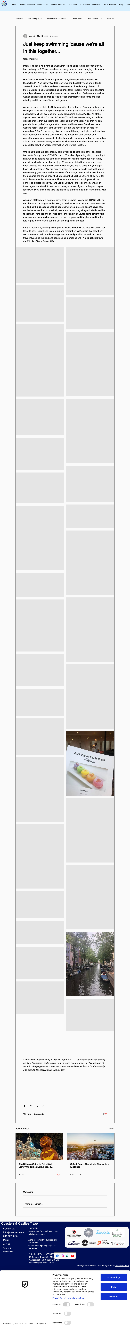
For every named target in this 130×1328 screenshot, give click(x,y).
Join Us (6, 1244)
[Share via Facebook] (24, 1106)
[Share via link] (43, 1106)
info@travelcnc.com (13, 1232)
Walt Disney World (35, 18)
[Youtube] (73, 1256)
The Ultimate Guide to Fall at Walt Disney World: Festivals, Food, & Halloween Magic (36, 1165)
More (109, 18)
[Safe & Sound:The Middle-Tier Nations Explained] (90, 1146)
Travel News (77, 18)
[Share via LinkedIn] (37, 1106)
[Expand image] (40, 265)
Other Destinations (94, 18)
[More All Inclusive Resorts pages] (99, 4)
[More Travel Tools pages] (115, 4)
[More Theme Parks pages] (63, 4)
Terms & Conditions (8, 1250)
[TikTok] (67, 1256)
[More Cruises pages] (76, 4)
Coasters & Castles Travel (19, 1223)
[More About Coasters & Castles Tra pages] (46, 4)
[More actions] (105, 36)
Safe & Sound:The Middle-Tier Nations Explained (89, 1165)
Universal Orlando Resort (57, 18)
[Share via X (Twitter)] (30, 1106)
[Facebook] (57, 1256)
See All (112, 1128)
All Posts (19, 18)
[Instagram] (62, 1256)
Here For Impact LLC (122, 1266)
